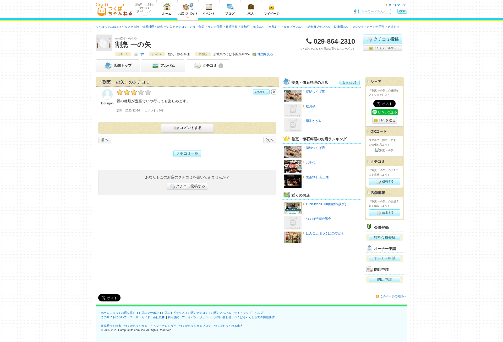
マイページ (272, 13)
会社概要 (159, 317)
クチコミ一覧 (187, 153)
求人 (251, 13)
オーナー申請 (385, 258)
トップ (122, 65)
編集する (387, 212)
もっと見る (349, 82)
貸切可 (245, 26)
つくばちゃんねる (135, 325)
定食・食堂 (197, 26)
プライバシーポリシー (196, 317)
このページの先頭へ (393, 296)
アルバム (167, 65)
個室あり (259, 26)
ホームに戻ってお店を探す (118, 312)
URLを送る (387, 120)
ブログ (229, 13)
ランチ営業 (215, 26)
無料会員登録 (385, 237)
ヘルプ (258, 312)
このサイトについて (114, 317)
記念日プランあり (319, 26)
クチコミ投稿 (386, 39)
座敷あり (274, 26)
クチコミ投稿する (190, 186)
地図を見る (265, 54)
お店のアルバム (221, 312)
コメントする (191, 128)
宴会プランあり (294, 26)
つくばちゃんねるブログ (195, 325)
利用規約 (173, 317)
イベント (209, 13)
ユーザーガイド (140, 317)
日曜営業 (231, 26)
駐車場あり (341, 26)
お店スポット (188, 13)
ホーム (167, 13)
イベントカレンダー (163, 325)
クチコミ (211, 65)
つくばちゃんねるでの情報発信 (254, 317)
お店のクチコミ (198, 312)
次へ (270, 140)
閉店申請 (384, 279)
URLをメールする (385, 47)
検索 (402, 11)
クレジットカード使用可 (368, 26)
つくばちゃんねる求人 (228, 325)
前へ (104, 140)
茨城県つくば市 (111, 325)
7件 (141, 54)
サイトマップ (397, 5)
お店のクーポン (149, 312)
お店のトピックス (173, 312)
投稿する (387, 181)
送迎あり (393, 26)
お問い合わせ (222, 317)
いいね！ (261, 92)
